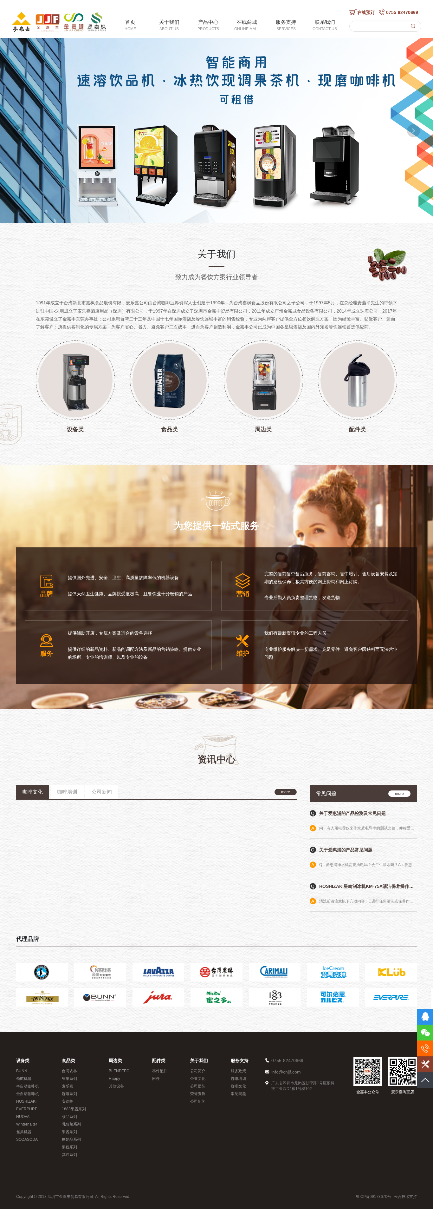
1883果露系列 (74, 1109)
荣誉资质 (197, 1094)
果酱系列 (69, 1132)
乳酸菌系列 (71, 1124)
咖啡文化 (238, 1086)
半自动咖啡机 (27, 1086)
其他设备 (116, 1086)
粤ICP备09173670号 (373, 1196)
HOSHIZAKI (26, 1101)
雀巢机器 (23, 1132)
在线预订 (366, 12)
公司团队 (197, 1086)
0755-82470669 (402, 12)
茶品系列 (69, 1116)
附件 (156, 1078)
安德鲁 (67, 1101)
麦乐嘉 (67, 1086)
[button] (19, 130)
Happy (114, 1078)
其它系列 (69, 1155)
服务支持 (240, 1060)
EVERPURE (26, 1109)
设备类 (22, 1060)
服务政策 (238, 1071)
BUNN (21, 1071)
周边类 (115, 1060)
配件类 (158, 1060)
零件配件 (159, 1071)
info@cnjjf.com (286, 1071)
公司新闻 (197, 1101)
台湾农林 (69, 1071)
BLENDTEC (119, 1071)
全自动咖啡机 (27, 1094)
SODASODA (27, 1139)
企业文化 (197, 1078)
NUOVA (22, 1116)
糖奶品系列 (71, 1139)
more (285, 792)
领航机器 (23, 1078)
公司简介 (197, 1071)
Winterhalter (26, 1124)
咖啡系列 (69, 1094)
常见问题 (238, 1094)
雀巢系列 (69, 1078)
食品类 (68, 1060)
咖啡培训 (238, 1078)
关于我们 (199, 1060)
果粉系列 (69, 1147)
